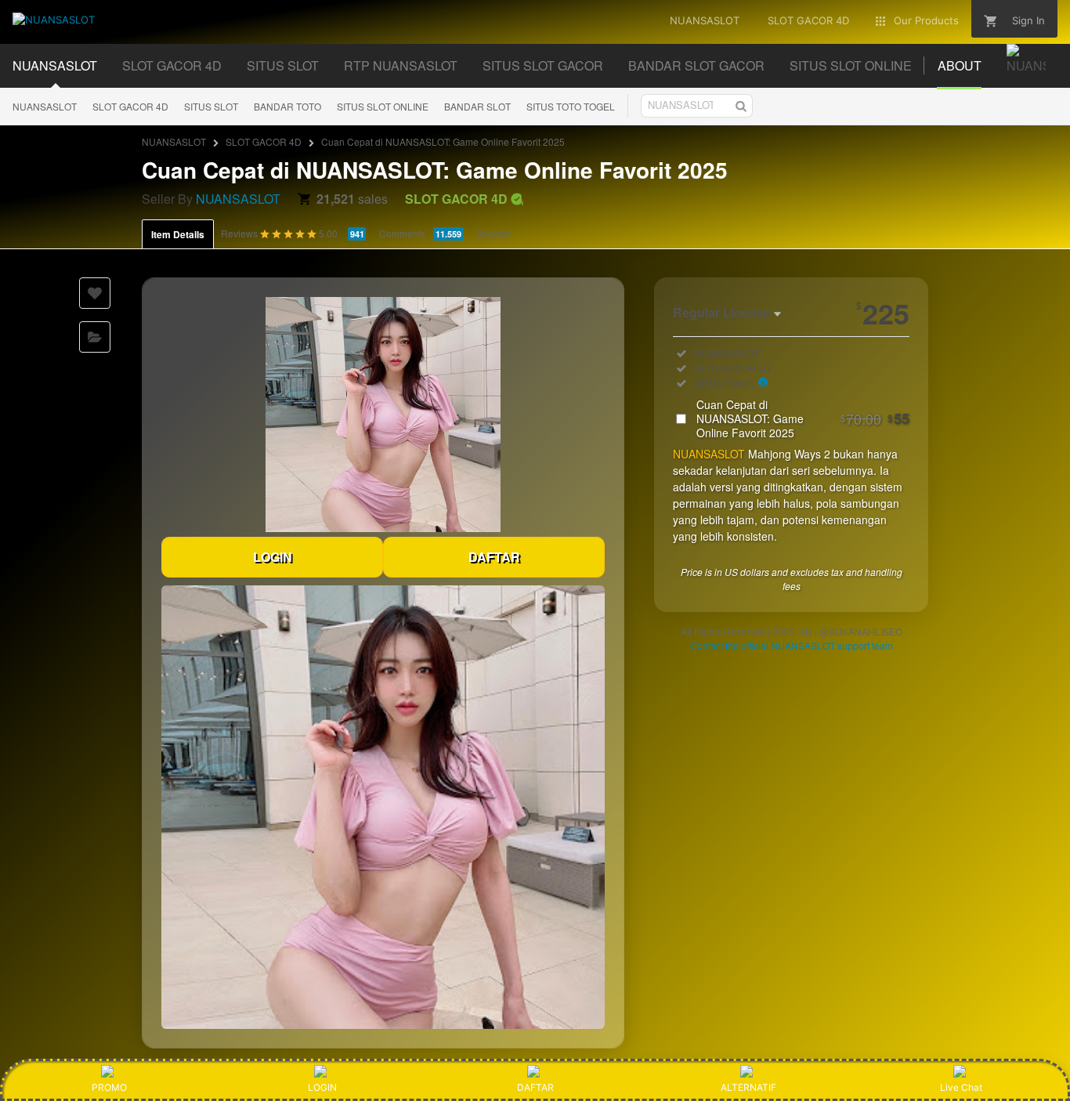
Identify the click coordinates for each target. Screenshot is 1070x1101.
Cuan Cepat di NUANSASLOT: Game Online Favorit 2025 (802, 418)
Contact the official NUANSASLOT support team (791, 645)
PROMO (109, 1087)
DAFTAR (494, 557)
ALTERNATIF (748, 1087)
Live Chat (961, 1087)
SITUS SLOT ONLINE (382, 106)
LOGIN (272, 557)
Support (494, 233)
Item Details (177, 234)
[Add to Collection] (94, 337)
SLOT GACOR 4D (130, 106)
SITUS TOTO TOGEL (570, 106)
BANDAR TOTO (287, 106)
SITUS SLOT (211, 106)
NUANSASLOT (45, 106)
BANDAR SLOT (477, 106)
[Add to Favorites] (94, 293)
